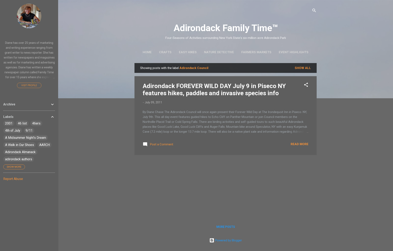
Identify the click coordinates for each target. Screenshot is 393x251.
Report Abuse (13, 179)
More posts (225, 226)
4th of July (12, 130)
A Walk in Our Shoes (19, 145)
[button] (306, 85)
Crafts (165, 52)
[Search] (314, 11)
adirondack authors (18, 159)
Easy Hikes (188, 52)
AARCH (44, 145)
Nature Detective (219, 52)
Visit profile (29, 85)
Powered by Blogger (228, 240)
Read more (299, 144)
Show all (303, 68)
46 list (22, 123)
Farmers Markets (256, 52)
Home (147, 52)
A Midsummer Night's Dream (25, 138)
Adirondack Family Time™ (226, 28)
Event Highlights (293, 52)
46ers (36, 123)
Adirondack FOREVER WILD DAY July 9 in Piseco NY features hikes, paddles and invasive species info (214, 89)
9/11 (29, 130)
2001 (8, 123)
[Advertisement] (225, 187)
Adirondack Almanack (20, 152)
